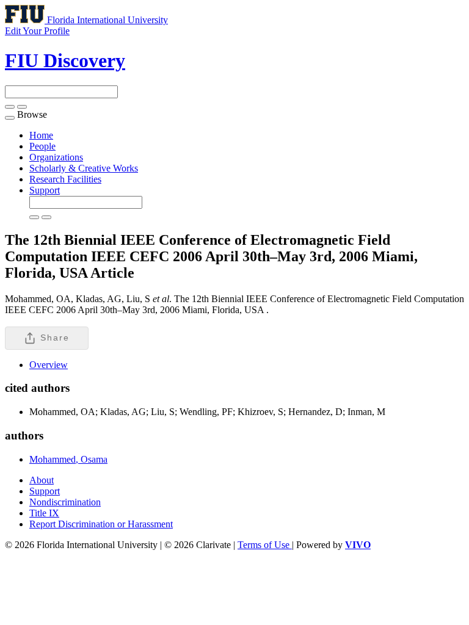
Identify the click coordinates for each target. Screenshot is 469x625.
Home (41, 135)
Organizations (56, 157)
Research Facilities (65, 179)
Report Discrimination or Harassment (101, 524)
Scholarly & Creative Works (83, 168)
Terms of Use (265, 545)
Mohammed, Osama (68, 459)
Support (44, 190)
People (42, 146)
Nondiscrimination (65, 502)
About (41, 480)
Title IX (44, 513)
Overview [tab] (48, 364)
